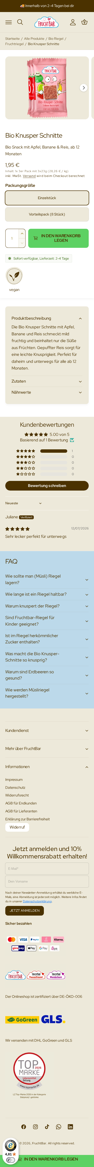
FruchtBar (39, 1143)
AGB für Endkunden (21, 803)
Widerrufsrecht (17, 795)
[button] (8, 22)
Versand (29, 176)
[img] (17, 529)
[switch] (10, 1160)
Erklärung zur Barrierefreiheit (27, 819)
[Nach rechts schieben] (83, 88)
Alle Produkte (34, 38)
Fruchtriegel (14, 43)
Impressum (14, 779)
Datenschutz (15, 787)
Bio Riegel (55, 38)
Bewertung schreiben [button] (47, 485)
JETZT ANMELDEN (25, 910)
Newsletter (75, 5)
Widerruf (17, 827)
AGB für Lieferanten (21, 811)
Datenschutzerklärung (37, 901)
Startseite (12, 38)
